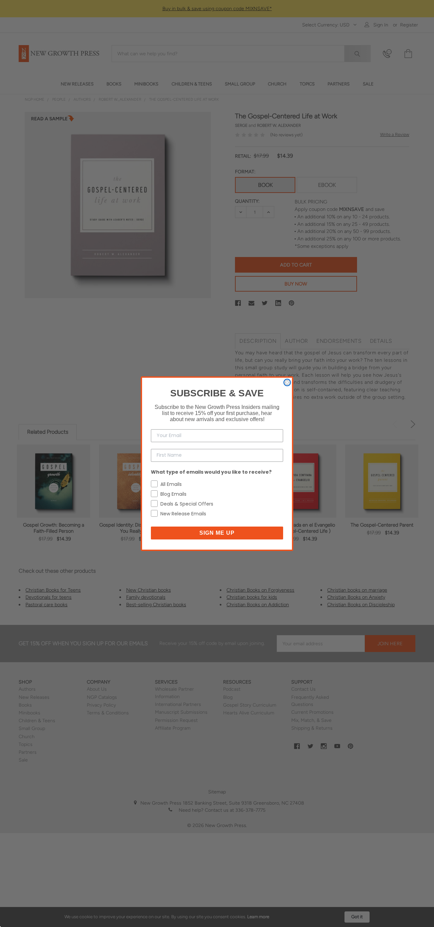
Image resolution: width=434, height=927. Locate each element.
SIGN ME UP (217, 533)
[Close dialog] (287, 382)
